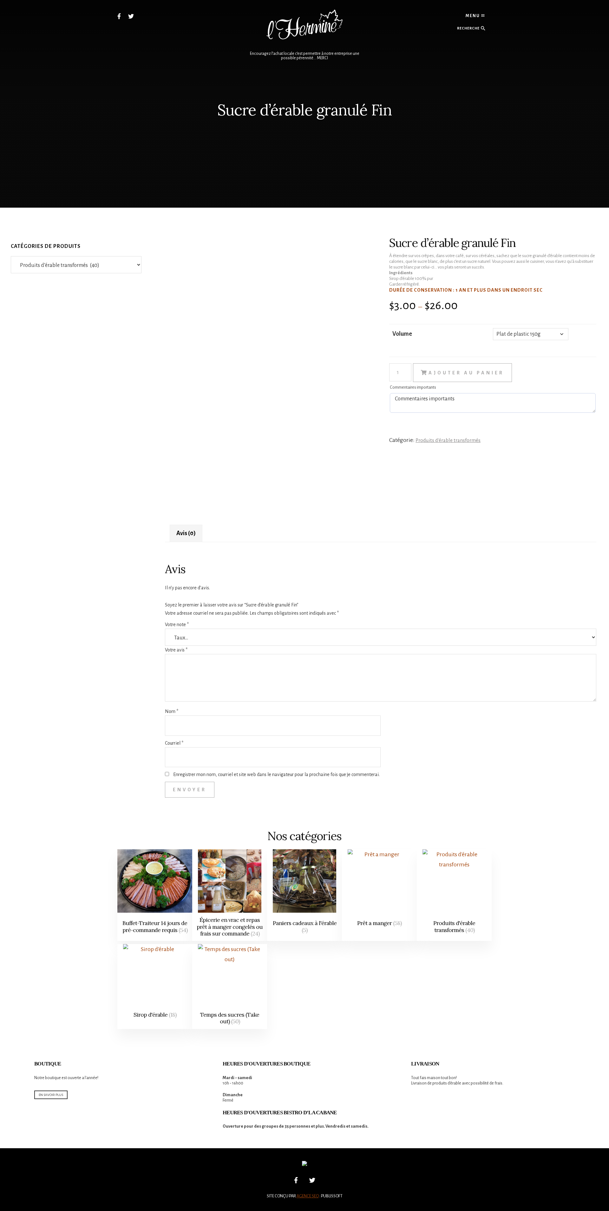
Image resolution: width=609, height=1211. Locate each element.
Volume (402, 334)
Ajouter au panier (466, 372)
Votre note (177, 624)
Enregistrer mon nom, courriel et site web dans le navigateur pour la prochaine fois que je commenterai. (276, 774)
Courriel (174, 743)
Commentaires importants (413, 387)
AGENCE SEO (308, 1196)
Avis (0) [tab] (186, 533)
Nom (171, 711)
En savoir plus (51, 1095)
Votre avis (176, 649)
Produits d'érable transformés (448, 440)
